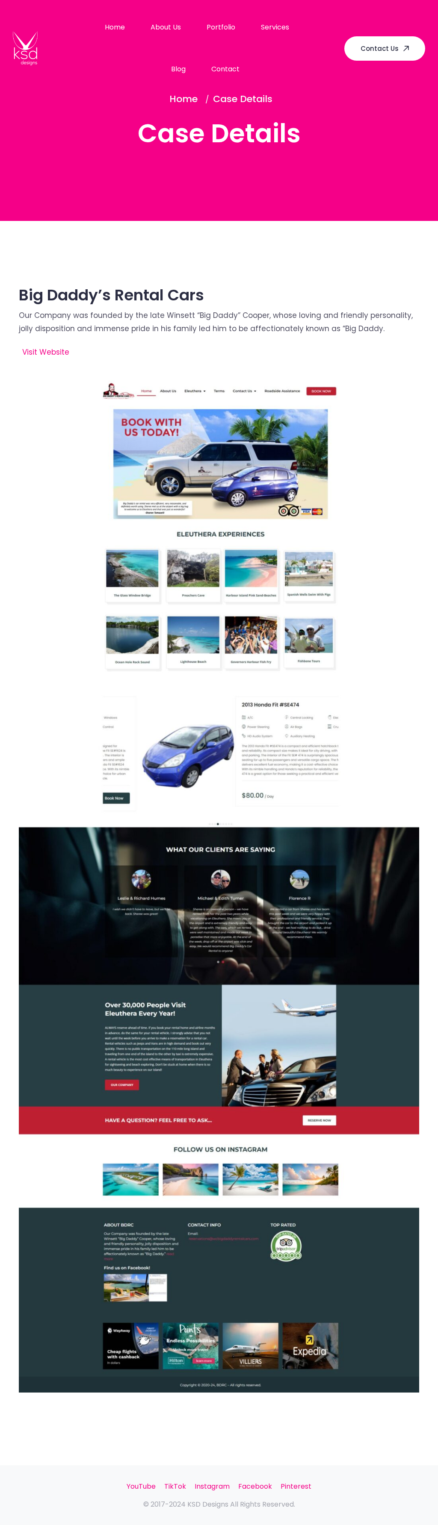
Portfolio (221, 27)
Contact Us (380, 48)
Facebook (255, 1486)
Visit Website (45, 352)
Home (115, 27)
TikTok (175, 1486)
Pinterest (296, 1486)
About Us (166, 27)
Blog (178, 69)
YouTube (141, 1486)
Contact (225, 69)
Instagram (212, 1486)
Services (275, 27)
